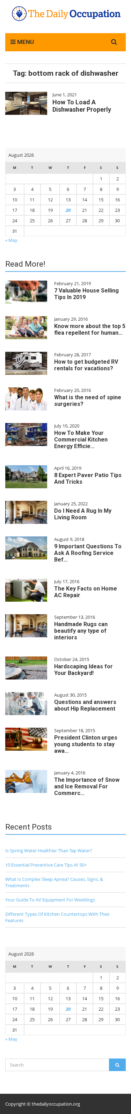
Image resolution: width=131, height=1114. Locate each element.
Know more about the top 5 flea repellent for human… (89, 329)
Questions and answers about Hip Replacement (85, 705)
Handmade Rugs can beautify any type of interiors (81, 631)
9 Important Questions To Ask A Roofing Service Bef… (88, 553)
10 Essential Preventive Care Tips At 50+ (46, 865)
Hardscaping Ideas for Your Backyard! (83, 669)
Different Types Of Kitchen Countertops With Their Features (57, 917)
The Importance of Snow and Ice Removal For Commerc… (86, 786)
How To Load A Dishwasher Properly (81, 105)
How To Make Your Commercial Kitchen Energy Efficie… (81, 440)
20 (68, 210)
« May (11, 240)
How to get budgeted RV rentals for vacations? (86, 365)
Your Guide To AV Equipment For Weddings (50, 900)
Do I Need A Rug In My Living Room (82, 514)
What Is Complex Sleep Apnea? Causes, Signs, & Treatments (54, 882)
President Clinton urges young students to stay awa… (85, 744)
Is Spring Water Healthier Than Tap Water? (48, 850)
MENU (25, 41)
